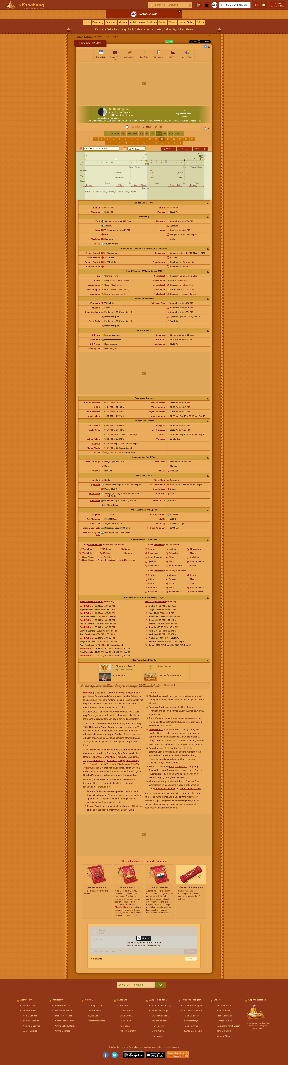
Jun (141, 133)
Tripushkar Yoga (97, 760)
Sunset (162, 207)
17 (192, 139)
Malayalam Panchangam (228, 1026)
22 (132, 143)
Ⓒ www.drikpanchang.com (258, 1026)
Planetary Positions (64, 1016)
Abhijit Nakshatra (128, 1031)
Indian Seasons (223, 1005)
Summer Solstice (31, 1020)
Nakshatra (160, 221)
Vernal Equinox (30, 1016)
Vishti (172, 239)
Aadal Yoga (196, 121)
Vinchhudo (121, 757)
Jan (111, 133)
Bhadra (164, 121)
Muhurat (123, 22)
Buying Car (93, 1016)
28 (168, 143)
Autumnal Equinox (31, 1026)
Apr (129, 133)
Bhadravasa (94, 493)
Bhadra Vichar (126, 1016)
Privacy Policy (258, 1028)
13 (168, 139)
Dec (177, 133)
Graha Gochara (62, 1031)
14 (174, 139)
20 (120, 143)
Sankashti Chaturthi (165, 788)
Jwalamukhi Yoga (92, 767)
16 (186, 139)
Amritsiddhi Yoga (160, 1010)
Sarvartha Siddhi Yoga (100, 764)
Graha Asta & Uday (64, 1020)
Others (200, 22)
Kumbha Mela (223, 1036)
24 (144, 143)
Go (161, 984)
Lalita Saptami (131, 121)
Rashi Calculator (224, 1016)
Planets (172, 22)
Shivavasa (95, 500)
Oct (164, 133)
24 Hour (147, 127)
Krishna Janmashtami (190, 788)
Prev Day (169, 148)
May (135, 133)
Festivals (152, 22)
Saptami (108, 221)
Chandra (153, 762)
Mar (123, 133)
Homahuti (95, 480)
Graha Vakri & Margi (65, 1026)
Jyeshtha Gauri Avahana (149, 121)
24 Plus (158, 127)
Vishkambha (110, 230)
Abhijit (97, 407)
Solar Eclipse (29, 1005)
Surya (161, 762)
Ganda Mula (109, 757)
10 (150, 139)
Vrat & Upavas (137, 22)
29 (174, 143)
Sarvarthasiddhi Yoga (162, 1005)
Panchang (97, 22)
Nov (171, 133)
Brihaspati (174, 762)
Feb (117, 133)
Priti (106, 235)
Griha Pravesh (94, 1010)
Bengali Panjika (223, 1031)
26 (156, 143)
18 (108, 143)
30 (180, 143)
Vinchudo (173, 121)
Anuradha (174, 221)
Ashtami (108, 226)
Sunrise (96, 207)
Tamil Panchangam (193, 1005)
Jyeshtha (174, 226)
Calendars (111, 22)
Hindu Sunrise (223, 1010)
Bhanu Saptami (117, 121)
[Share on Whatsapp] (169, 41)
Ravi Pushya (158, 1026)
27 (162, 143)
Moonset (161, 212)
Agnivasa (95, 485)
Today (184, 148)
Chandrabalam (95, 545)
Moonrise (95, 212)
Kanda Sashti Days (193, 1031)
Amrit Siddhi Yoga (121, 764)
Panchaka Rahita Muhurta (91, 601)
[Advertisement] (144, 84)
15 (180, 139)
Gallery (191, 22)
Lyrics (182, 22)
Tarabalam (159, 545)
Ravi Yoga (136, 764)
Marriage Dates (95, 1005)
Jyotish (162, 22)
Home (87, 22)
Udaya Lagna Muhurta (155, 601)
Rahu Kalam (94, 425)
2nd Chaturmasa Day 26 (98, 121)
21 (126, 143)
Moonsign (95, 303)
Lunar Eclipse (29, 1010)
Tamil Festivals (191, 1026)
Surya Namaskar (178, 766)
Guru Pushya (158, 1031)
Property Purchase (96, 1020)
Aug (153, 133)
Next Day (200, 148)
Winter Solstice (30, 1031)
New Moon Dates (63, 1010)
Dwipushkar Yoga (160, 1016)
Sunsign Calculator (225, 1020)
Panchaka (97, 757)
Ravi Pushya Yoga (116, 760)
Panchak (124, 1005)
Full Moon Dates (63, 1005)
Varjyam (96, 443)
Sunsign (96, 308)
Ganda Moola (183, 121)
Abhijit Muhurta (156, 729)
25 (150, 143)
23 (138, 143)
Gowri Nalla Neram (193, 1010)
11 (156, 139)
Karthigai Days (191, 1020)
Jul (147, 133)
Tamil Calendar (191, 1016)
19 (114, 143)
